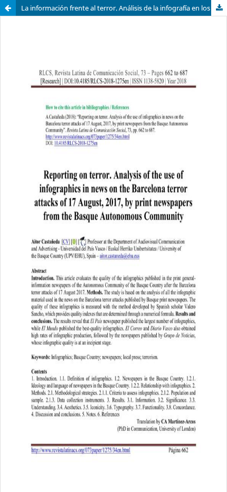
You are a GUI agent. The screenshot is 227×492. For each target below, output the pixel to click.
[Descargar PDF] (219, 8)
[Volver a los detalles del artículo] (8, 8)
